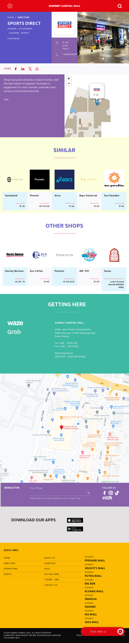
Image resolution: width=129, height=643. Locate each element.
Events (8, 574)
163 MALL (91, 614)
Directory (24, 18)
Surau (107, 271)
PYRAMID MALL (95, 561)
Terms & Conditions (101, 635)
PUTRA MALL (93, 576)
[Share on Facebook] (15, 69)
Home (11, 18)
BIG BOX (90, 584)
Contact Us (50, 585)
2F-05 (96, 282)
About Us (49, 558)
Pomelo (34, 196)
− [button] (69, 83)
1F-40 (71, 206)
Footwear (13, 39)
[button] (118, 6)
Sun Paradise (111, 196)
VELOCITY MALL (95, 568)
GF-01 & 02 (44, 206)
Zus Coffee (36, 271)
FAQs (47, 569)
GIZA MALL (92, 622)
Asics (58, 196)
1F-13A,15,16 (68, 282)
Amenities (49, 564)
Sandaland (11, 196)
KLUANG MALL (94, 591)
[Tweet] (30, 69)
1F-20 (22, 206)
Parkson (59, 271)
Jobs (56, 580)
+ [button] (69, 78)
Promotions (11, 569)
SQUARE (90, 607)
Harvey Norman (14, 271)
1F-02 (96, 206)
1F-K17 (47, 282)
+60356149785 (70, 54)
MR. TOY (84, 271)
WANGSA (91, 599)
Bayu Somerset (88, 196)
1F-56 (121, 206)
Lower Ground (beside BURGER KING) (116, 284)
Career (48, 580)
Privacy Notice (83, 635)
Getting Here (51, 574)
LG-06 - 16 (20, 282)
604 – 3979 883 (70, 347)
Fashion (12, 29)
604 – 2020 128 (68, 343)
